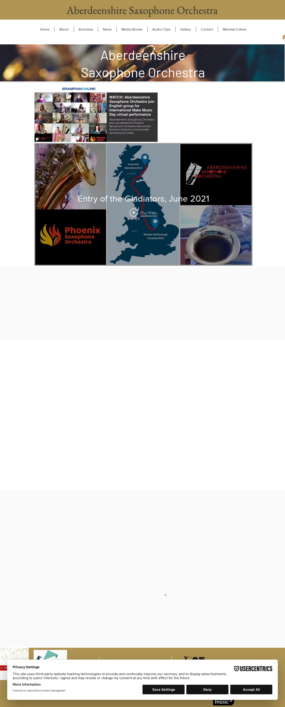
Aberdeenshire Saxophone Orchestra (142, 10)
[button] (131, 29)
